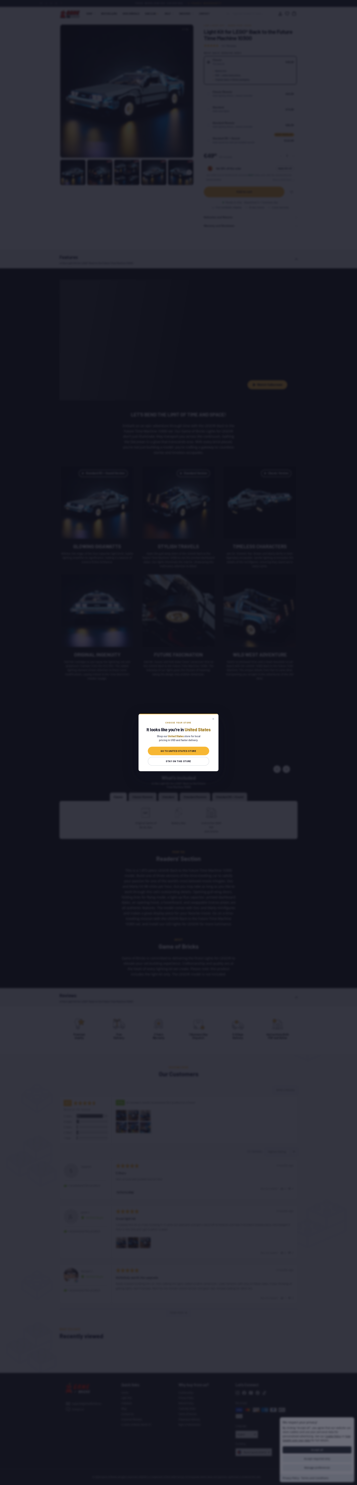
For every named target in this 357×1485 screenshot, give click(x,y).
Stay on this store (178, 761)
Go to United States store (178, 750)
